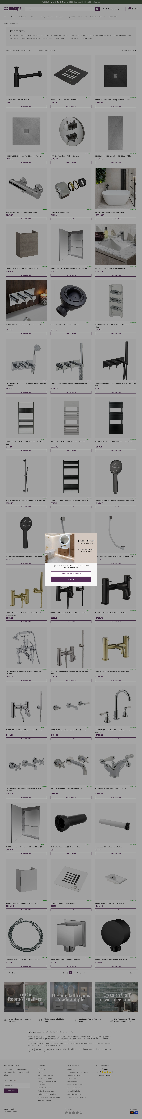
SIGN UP (71, 579)
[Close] (95, 535)
